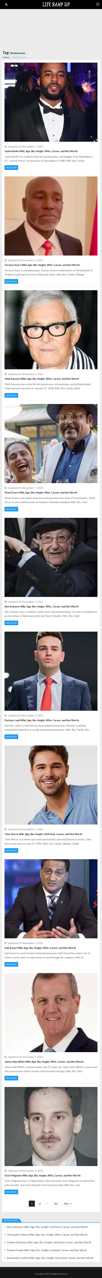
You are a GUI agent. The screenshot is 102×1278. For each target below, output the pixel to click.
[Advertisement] (51, 29)
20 (55, 1203)
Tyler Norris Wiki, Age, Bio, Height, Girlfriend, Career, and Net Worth (43, 834)
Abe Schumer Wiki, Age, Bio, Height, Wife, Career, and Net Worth (41, 606)
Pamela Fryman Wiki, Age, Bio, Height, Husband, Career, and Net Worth (47, 1250)
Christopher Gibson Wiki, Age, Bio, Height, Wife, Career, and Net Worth (47, 1234)
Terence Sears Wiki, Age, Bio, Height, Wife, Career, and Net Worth (42, 264)
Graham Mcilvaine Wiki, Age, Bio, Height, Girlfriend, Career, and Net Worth (49, 1242)
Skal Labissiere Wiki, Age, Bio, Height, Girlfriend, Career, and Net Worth (47, 1226)
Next (66, 1203)
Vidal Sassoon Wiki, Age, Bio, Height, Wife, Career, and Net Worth (42, 378)
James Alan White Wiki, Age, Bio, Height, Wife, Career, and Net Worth (44, 1061)
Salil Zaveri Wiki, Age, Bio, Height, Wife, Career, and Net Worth (40, 947)
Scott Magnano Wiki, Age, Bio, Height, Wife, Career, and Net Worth (42, 1175)
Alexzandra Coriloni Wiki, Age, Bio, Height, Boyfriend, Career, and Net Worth (50, 1257)
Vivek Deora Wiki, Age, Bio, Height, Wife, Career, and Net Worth (41, 492)
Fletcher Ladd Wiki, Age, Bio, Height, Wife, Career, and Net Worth (42, 720)
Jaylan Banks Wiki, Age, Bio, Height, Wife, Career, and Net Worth (41, 151)
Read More (11, 167)
